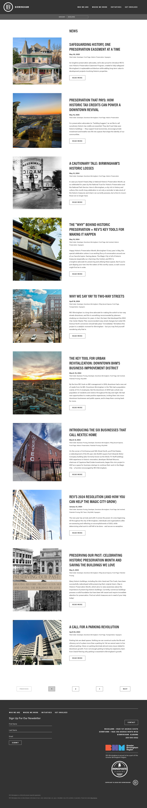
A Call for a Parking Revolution (94, 626)
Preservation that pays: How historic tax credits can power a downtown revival (95, 104)
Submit (15, 743)
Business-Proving (82, 376)
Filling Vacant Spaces (105, 304)
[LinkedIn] (135, 714)
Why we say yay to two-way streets (96, 296)
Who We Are (83, 7)
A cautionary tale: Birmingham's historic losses (94, 165)
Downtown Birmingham (91, 117)
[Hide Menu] (142, 6)
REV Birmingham (16, 7)
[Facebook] (123, 714)
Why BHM (83, 379)
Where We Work (99, 7)
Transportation (73, 307)
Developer (71, 17)
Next (125, 689)
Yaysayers (107, 57)
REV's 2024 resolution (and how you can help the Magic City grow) (97, 499)
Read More (77, 78)
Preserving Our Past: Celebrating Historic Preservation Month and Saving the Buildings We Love (95, 560)
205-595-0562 (132, 738)
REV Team (83, 512)
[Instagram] (129, 714)
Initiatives (116, 7)
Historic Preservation (97, 57)
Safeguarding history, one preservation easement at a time (94, 46)
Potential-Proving (74, 379)
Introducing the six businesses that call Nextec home (97, 432)
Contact (131, 722)
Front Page (87, 57)
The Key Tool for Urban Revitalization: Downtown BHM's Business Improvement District (94, 363)
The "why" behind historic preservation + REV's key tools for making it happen (96, 229)
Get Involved (131, 7)
